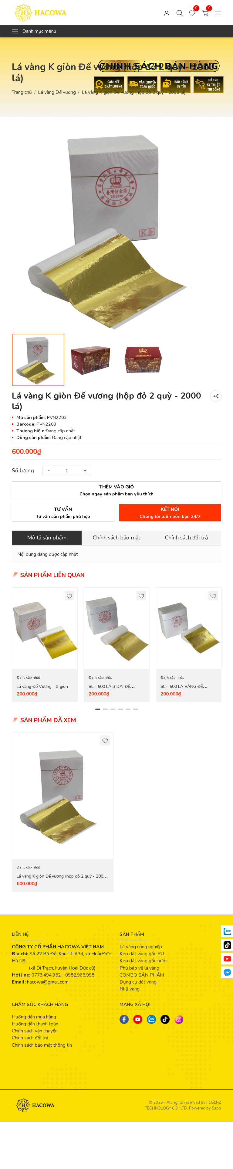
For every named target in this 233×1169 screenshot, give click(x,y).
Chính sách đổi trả (30, 1038)
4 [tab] (120, 709)
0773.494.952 (46, 975)
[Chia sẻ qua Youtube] (137, 1019)
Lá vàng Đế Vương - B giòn (42, 686)
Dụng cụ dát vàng (138, 982)
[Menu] (218, 12)
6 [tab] (135, 709)
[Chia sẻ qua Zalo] (151, 1019)
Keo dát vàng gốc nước (143, 960)
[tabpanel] (45, 644)
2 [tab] (105, 709)
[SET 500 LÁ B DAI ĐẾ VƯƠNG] (116, 628)
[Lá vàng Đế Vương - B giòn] (44, 628)
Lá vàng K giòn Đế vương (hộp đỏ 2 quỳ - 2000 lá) (61, 879)
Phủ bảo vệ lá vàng (139, 968)
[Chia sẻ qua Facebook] (124, 1019)
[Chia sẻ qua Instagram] (178, 1019)
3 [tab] (112, 709)
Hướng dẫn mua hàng (34, 1017)
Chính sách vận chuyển (35, 1031)
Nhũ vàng (130, 989)
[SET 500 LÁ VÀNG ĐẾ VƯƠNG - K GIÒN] (188, 628)
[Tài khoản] (167, 12)
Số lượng (23, 470)
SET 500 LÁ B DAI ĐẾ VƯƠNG (109, 690)
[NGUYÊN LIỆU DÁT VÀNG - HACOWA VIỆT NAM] (54, 12)
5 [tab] (128, 709)
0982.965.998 (79, 975)
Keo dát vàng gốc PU (142, 953)
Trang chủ (22, 92)
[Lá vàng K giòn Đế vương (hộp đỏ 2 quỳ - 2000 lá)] (62, 795)
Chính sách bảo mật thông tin (42, 1045)
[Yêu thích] (70, 596)
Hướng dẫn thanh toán (35, 1024)
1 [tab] (97, 709)
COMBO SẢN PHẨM (142, 975)
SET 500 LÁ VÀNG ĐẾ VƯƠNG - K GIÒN (181, 690)
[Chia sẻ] (216, 396)
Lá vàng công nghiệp (141, 946)
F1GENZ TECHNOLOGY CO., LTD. (183, 1105)
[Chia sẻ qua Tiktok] (165, 1019)
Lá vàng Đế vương (57, 92)
